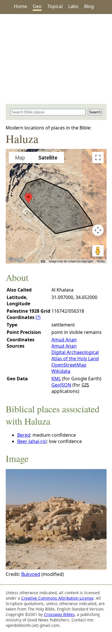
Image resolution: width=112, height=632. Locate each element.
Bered (23, 435)
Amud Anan (64, 339)
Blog (89, 6)
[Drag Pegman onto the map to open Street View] (98, 251)
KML (56, 378)
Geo (37, 6)
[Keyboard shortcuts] (43, 261)
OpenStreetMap (68, 365)
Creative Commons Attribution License (57, 598)
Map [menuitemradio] (20, 158)
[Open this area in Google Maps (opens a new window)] (16, 259)
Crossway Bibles (59, 614)
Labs (73, 6)
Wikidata (60, 371)
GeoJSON (61, 385)
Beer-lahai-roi (32, 441)
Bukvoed (30, 574)
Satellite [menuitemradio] (47, 158)
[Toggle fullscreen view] (98, 157)
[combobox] (48, 112)
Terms (100, 261)
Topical (55, 6)
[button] (28, 198)
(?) (38, 317)
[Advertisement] (56, 59)
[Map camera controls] (98, 230)
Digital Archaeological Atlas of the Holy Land (75, 355)
